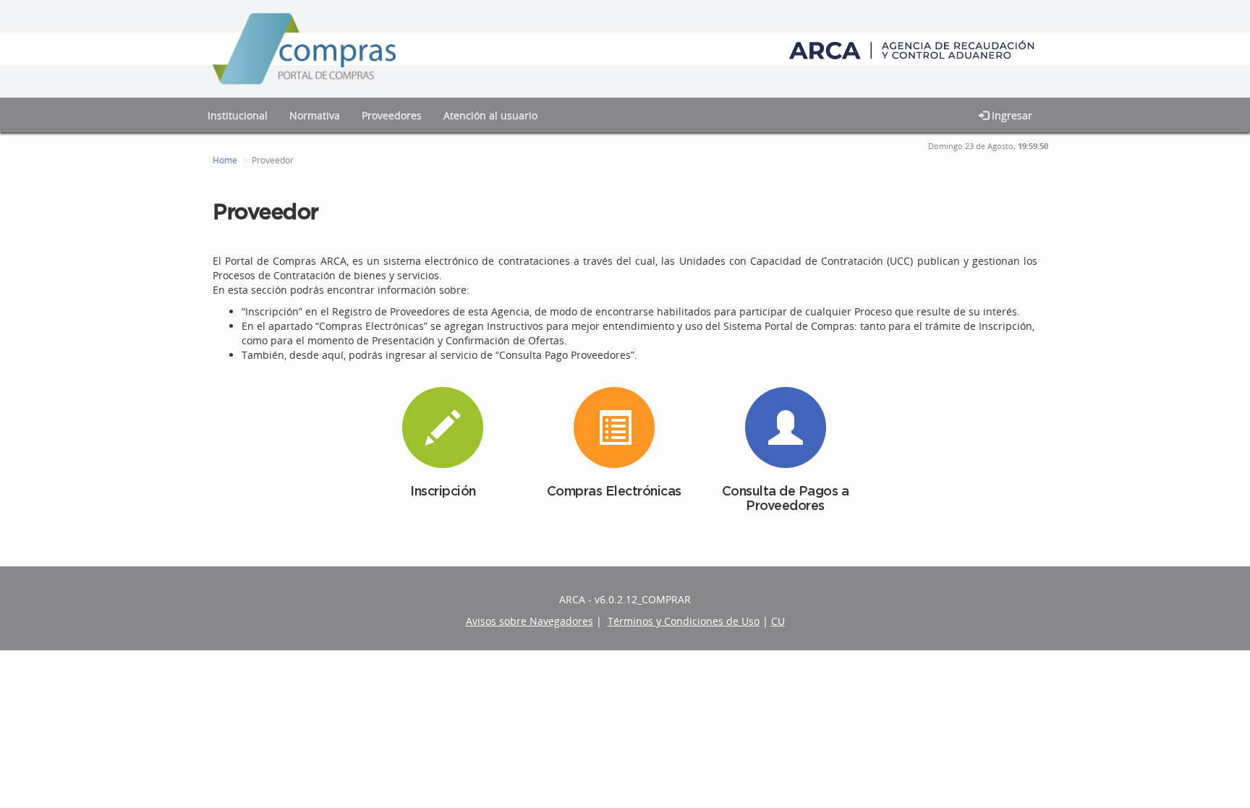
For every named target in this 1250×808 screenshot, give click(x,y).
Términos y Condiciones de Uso (684, 621)
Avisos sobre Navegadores (529, 621)
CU (778, 621)
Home (225, 160)
